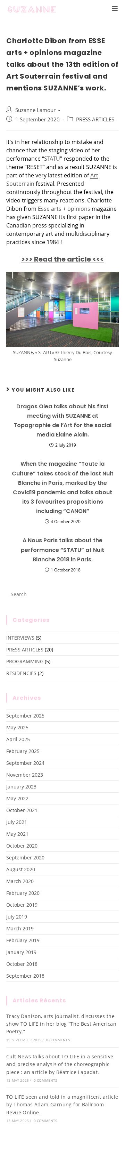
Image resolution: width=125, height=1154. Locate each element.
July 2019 (16, 916)
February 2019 (23, 940)
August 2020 (20, 869)
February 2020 (23, 893)
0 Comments (58, 1039)
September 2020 (25, 857)
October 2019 (22, 904)
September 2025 (25, 715)
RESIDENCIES (21, 673)
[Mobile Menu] (115, 8)
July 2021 (16, 822)
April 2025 (18, 739)
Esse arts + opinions (64, 209)
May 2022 (17, 798)
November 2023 (24, 774)
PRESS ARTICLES (95, 119)
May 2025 (17, 727)
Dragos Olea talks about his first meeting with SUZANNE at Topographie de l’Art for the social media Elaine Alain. (62, 420)
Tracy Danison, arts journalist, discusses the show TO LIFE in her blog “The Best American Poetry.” (61, 1024)
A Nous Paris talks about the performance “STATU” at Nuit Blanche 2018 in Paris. (62, 549)
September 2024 (25, 763)
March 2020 (20, 881)
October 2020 (22, 845)
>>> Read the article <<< (62, 259)
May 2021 (17, 834)
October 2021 (22, 810)
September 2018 (25, 975)
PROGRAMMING (24, 661)
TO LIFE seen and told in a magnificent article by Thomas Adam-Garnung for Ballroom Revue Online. (62, 1104)
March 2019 (20, 928)
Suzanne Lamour (35, 110)
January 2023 (21, 786)
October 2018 (22, 964)
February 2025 (23, 751)
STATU (52, 158)
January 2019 (21, 952)
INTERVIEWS (20, 637)
